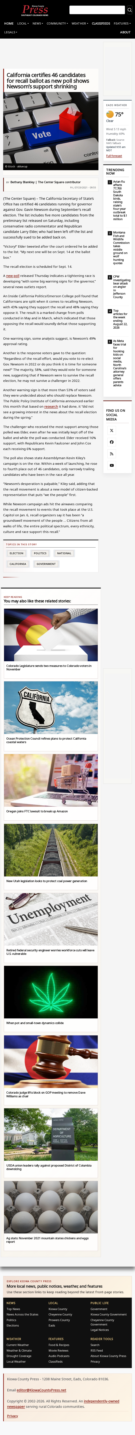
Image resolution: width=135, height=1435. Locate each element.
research (51, 406)
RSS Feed (97, 1350)
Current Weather (18, 1345)
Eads (52, 1325)
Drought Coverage (19, 1356)
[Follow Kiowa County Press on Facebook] (111, 442)
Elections (13, 1325)
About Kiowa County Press (108, 1356)
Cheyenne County (60, 1314)
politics (40, 553)
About (125, 32)
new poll (12, 275)
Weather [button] (79, 23)
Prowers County (59, 1320)
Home (9, 23)
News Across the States (22, 1314)
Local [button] (22, 23)
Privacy (95, 1361)
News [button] (37, 23)
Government (46, 564)
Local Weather (16, 1361)
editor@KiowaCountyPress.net (41, 1390)
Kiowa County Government (109, 1314)
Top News (13, 1309)
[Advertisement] (117, 571)
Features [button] (121, 23)
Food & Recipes (59, 1345)
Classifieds (101, 23)
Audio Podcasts (59, 1356)
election (16, 553)
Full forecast (114, 156)
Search (95, 1345)
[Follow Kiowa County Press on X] (111, 430)
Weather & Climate (19, 1350)
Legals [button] (9, 32)
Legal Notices (100, 1330)
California (18, 564)
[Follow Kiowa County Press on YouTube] (111, 465)
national (64, 553)
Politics (11, 1320)
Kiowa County (58, 1309)
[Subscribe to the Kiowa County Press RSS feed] (111, 453)
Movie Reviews (58, 1350)
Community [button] (56, 23)
